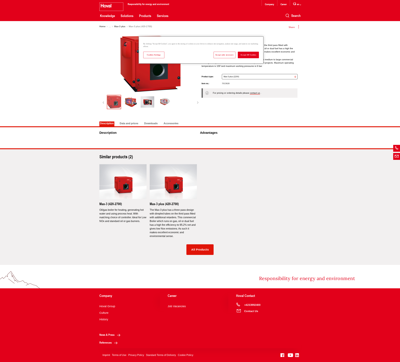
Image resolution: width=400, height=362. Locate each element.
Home (102, 26)
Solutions (127, 15)
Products (145, 15)
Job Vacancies (177, 306)
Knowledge (107, 15)
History (103, 319)
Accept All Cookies (248, 55)
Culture (103, 312)
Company (269, 4)
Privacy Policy (136, 355)
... (110, 26)
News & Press (107, 335)
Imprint (106, 355)
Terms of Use (119, 355)
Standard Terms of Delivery (161, 355)
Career (283, 4)
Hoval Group (107, 306)
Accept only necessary (224, 55)
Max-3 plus (119, 26)
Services (162, 15)
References (105, 342)
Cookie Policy (185, 355)
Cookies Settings (154, 55)
